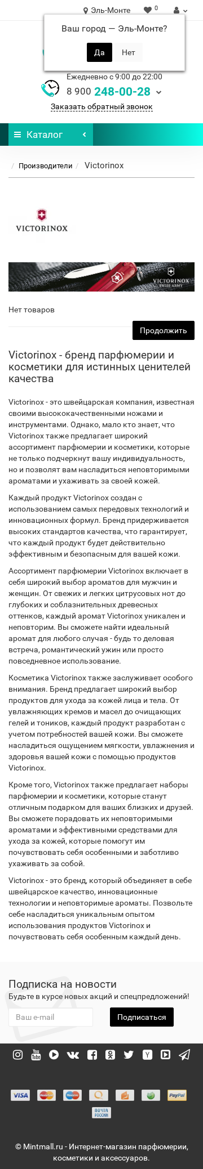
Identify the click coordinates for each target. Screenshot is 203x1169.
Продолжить (163, 330)
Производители (46, 166)
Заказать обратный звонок (102, 106)
